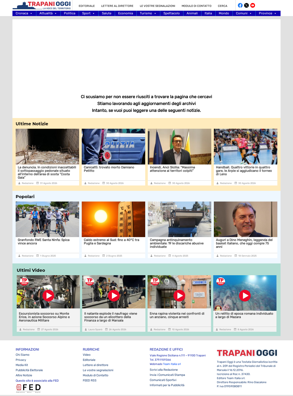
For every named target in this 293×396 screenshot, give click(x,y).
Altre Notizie (24, 375)
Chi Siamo (22, 355)
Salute (106, 13)
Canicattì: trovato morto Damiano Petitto (109, 169)
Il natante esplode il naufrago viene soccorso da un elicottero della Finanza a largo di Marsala (110, 317)
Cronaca (22, 13)
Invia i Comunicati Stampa (167, 375)
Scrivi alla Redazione (164, 370)
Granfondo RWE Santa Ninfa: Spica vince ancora (43, 241)
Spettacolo (171, 13)
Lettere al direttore (117, 5)
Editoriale (87, 5)
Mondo (224, 13)
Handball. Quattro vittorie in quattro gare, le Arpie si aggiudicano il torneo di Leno (244, 170)
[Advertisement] (146, 54)
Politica (69, 13)
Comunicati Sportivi (163, 380)
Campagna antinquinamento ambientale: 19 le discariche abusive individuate (177, 243)
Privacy (21, 360)
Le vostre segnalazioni (157, 5)
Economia (125, 13)
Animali (192, 13)
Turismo (146, 13)
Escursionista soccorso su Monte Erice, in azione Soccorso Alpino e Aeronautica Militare (44, 317)
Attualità (46, 13)
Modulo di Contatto (196, 5)
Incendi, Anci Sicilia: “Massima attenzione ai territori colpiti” (172, 169)
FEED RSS (90, 380)
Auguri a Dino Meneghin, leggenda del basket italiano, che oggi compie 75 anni (244, 243)
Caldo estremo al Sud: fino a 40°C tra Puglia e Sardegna (111, 241)
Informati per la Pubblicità (167, 385)
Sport (86, 13)
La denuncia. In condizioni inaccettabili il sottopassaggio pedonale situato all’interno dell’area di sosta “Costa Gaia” (47, 172)
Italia (208, 13)
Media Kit (22, 365)
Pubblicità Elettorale (29, 370)
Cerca (222, 5)
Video (87, 355)
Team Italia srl (172, 364)
